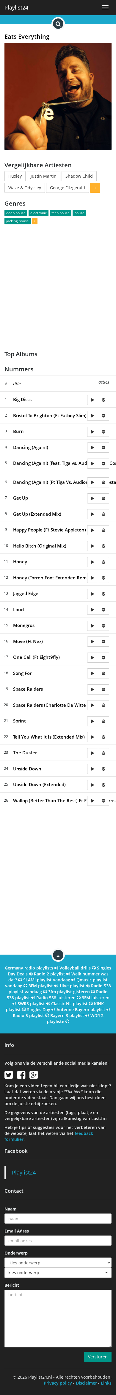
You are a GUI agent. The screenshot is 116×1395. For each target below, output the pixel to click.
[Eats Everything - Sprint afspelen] (92, 721)
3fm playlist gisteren (69, 991)
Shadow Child (79, 176)
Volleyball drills (75, 968)
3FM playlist (41, 986)
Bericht (11, 1285)
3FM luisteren (95, 997)
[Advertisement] (58, 284)
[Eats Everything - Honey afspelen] (92, 562)
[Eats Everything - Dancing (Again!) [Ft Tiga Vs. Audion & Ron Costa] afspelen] (92, 482)
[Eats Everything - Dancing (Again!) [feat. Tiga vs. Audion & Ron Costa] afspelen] (92, 464)
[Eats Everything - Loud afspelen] (92, 610)
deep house (16, 212)
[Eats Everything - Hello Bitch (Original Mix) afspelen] (92, 546)
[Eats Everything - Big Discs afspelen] (92, 400)
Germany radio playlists (29, 968)
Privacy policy (58, 1383)
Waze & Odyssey (24, 187)
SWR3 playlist (31, 1003)
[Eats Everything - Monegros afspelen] (92, 626)
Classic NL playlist (69, 1003)
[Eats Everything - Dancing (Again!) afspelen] (92, 447)
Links (106, 1383)
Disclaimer (86, 1383)
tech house (60, 212)
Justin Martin (44, 176)
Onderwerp (16, 1253)
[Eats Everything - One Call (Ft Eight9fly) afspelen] (92, 658)
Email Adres (16, 1231)
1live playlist (72, 986)
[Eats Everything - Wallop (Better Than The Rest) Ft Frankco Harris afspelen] (92, 801)
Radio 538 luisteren (56, 997)
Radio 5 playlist (28, 1015)
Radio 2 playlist (49, 974)
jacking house (17, 220)
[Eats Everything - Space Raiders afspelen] (92, 689)
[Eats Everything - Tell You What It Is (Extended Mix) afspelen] (92, 737)
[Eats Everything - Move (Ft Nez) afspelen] (92, 641)
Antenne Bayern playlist (81, 1009)
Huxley (15, 176)
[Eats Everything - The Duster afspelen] (92, 753)
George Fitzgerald (67, 187)
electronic (38, 212)
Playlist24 (16, 7)
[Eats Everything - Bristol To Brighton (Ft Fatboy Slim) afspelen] (92, 416)
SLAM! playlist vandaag (46, 980)
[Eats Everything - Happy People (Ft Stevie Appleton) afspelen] (92, 530)
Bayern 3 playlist (67, 1015)
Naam (10, 1209)
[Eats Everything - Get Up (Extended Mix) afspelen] (92, 514)
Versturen (98, 1357)
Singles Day (38, 1009)
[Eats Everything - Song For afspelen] (92, 673)
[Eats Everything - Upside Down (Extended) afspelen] (92, 785)
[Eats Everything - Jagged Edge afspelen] (92, 594)
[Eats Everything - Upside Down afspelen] (92, 769)
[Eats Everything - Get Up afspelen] (92, 498)
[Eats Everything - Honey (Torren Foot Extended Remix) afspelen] (92, 578)
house (79, 212)
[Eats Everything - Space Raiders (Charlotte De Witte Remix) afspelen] (92, 705)
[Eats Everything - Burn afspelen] (92, 432)
